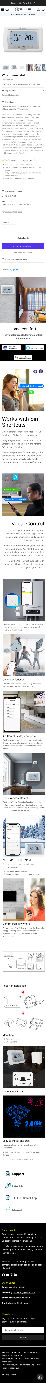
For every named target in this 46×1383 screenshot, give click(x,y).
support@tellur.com (20, 1297)
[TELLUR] (23, 9)
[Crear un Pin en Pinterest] (17, 270)
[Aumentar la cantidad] (14, 227)
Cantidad (6, 222)
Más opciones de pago (23, 252)
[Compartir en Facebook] (14, 270)
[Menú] (2, 9)
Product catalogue (10, 1368)
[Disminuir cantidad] (4, 227)
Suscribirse (23, 1338)
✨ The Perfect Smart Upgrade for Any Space (20, 160)
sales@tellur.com (17, 1287)
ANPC (40, 1365)
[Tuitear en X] (11, 270)
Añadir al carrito (23, 238)
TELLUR (13, 1375)
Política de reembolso (12, 1358)
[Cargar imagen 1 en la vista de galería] (23, 39)
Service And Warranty (12, 1355)
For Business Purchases (12, 212)
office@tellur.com (19, 1303)
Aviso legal (7, 1362)
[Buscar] (8, 9)
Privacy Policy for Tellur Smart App (18, 1365)
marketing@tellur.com (24, 1292)
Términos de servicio (11, 1352)
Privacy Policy (30, 1352)
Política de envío (32, 1358)
